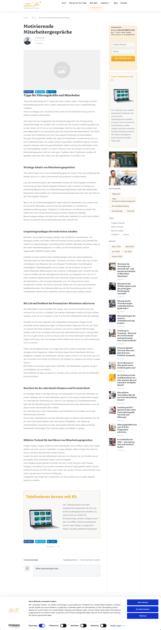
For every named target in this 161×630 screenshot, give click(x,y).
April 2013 (130, 247)
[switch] (63, 625)
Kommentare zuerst (90, 560)
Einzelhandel (117, 211)
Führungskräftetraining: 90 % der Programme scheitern (127, 428)
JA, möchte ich (123, 58)
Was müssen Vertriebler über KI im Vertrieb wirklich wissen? (127, 396)
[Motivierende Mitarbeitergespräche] (62, 70)
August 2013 (117, 256)
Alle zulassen (143, 602)
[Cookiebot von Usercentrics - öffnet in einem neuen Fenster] (14, 625)
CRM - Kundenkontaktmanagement (123, 200)
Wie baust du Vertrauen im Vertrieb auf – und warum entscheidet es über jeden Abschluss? (126, 270)
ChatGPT (115, 234)
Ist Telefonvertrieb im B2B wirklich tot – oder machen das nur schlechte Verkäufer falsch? (127, 380)
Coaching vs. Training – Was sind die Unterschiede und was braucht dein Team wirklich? (126, 335)
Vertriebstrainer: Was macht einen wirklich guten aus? (126, 365)
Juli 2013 (128, 251)
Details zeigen (116, 626)
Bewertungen (117, 230)
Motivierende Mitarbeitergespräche (48, 29)
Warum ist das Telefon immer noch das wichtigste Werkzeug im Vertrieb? (126, 288)
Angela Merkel (118, 223)
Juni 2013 (116, 251)
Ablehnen (142, 616)
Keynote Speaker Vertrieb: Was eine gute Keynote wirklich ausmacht (126, 351)
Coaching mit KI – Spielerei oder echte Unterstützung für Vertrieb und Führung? (126, 412)
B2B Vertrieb (117, 227)
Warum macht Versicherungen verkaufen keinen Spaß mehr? (125, 305)
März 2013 (116, 247)
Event (126, 234)
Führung (130, 211)
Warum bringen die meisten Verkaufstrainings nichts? (126, 319)
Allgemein (116, 194)
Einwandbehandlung (120, 206)
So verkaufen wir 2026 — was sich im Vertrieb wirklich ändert (126, 443)
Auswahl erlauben (143, 609)
